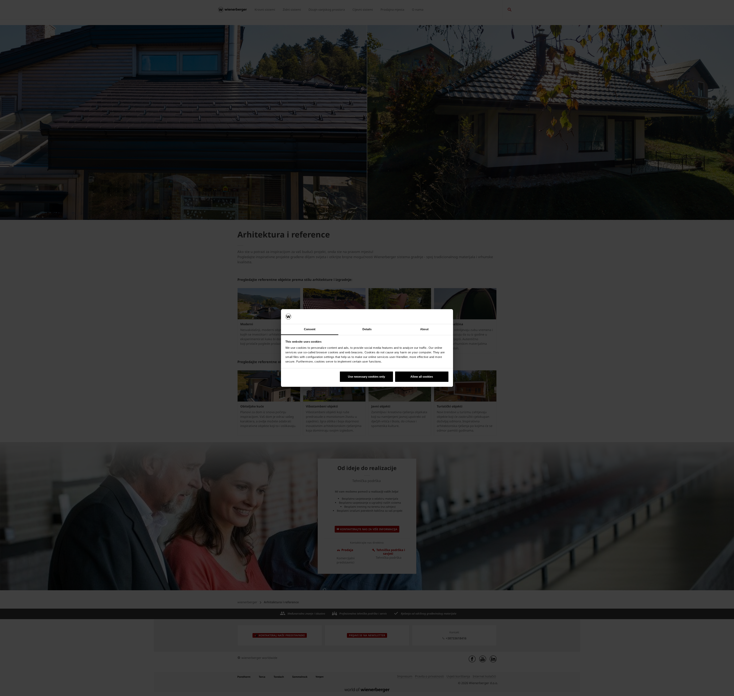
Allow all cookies (421, 376)
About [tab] (424, 329)
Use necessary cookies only (366, 376)
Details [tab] (367, 329)
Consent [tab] (309, 329)
